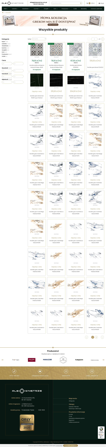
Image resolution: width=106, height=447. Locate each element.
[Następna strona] (102, 39)
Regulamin (71, 420)
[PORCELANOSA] (93, 357)
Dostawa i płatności (96, 9)
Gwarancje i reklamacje (75, 408)
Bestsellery (84, 9)
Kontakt (71, 414)
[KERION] (13, 356)
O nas (70, 416)
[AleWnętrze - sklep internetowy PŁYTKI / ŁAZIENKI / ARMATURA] (12, 3)
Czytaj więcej (59, 445)
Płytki (5, 9)
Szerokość (7, 74)
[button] (39, 38)
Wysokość (7, 68)
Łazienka (14, 9)
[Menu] (104, 427)
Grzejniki (46, 9)
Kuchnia (36, 9)
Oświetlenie (25, 9)
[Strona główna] (3, 12)
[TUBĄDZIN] (77, 356)
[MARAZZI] (45, 360)
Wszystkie (8, 12)
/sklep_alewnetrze (92, 376)
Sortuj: (29, 39)
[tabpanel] (53, 21)
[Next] (103, 360)
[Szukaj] (80, 3)
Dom (55, 9)
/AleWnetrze (66, 376)
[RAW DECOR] (61, 357)
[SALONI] (29, 357)
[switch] (101, 437)
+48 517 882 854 (14, 376)
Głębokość (7, 79)
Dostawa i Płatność (74, 406)
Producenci (65, 9)
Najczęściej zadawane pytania (77, 418)
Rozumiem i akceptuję (70, 445)
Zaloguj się (71, 401)
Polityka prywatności (74, 422)
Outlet (75, 9)
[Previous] (3, 360)
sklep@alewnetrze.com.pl (40, 376)
